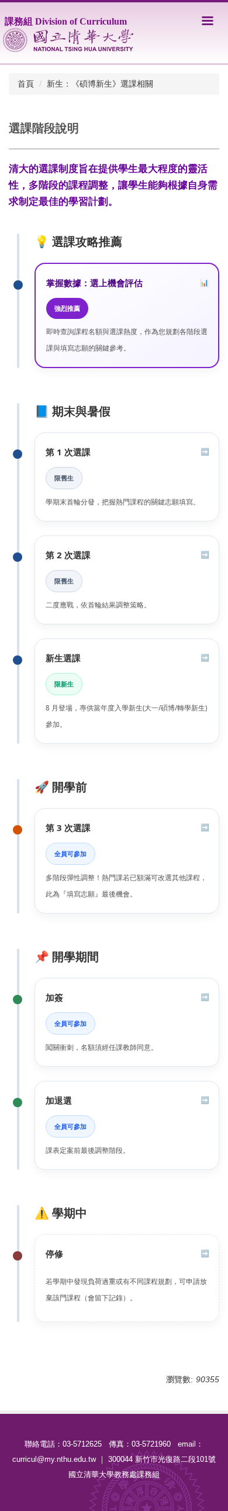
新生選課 (63, 658)
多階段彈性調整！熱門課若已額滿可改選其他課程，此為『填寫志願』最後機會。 (126, 885)
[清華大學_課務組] (68, 40)
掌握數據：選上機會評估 (94, 283)
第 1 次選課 (68, 452)
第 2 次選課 (68, 555)
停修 (54, 1253)
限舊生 (64, 477)
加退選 (59, 1100)
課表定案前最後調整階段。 (88, 1150)
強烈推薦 (67, 308)
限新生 (64, 683)
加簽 (54, 997)
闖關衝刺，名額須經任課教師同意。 (102, 1047)
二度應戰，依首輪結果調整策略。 (98, 604)
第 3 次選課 (68, 827)
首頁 (26, 83)
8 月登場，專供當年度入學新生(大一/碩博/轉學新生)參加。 (126, 716)
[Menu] (207, 20)
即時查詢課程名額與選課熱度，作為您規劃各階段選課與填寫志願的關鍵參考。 (127, 339)
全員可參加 (70, 853)
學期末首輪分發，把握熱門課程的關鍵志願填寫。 (123, 501)
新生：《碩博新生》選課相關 (100, 83)
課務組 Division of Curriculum (66, 21)
